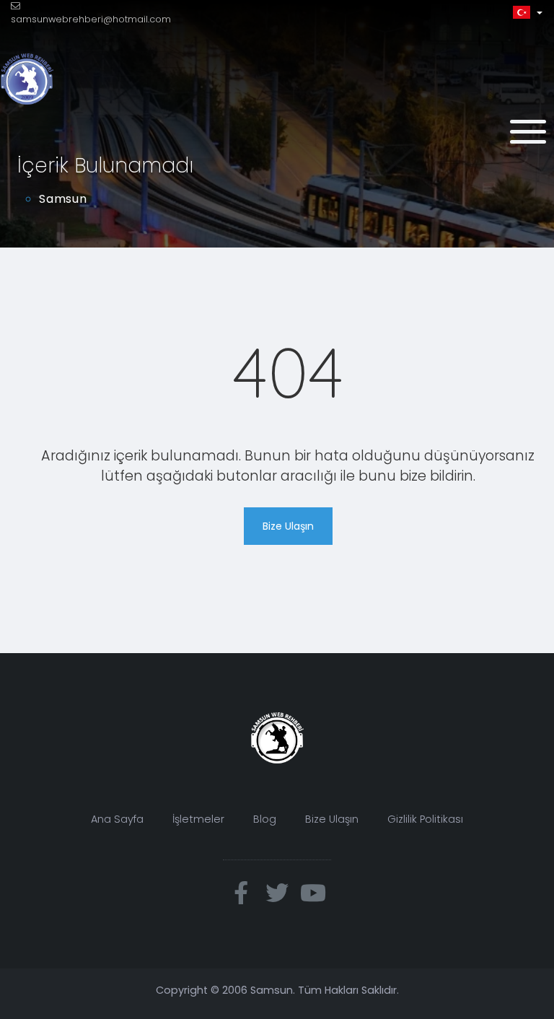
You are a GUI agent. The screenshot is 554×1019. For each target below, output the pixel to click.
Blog (264, 819)
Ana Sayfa (117, 819)
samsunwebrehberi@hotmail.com (91, 19)
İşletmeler (198, 819)
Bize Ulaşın (288, 526)
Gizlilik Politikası (425, 819)
